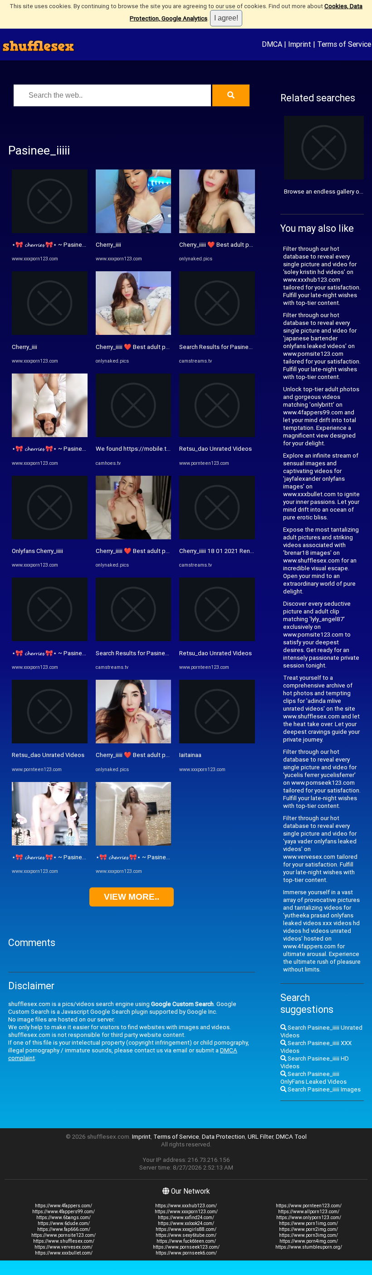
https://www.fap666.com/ (63, 1229)
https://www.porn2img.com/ (308, 1229)
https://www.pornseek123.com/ (186, 1247)
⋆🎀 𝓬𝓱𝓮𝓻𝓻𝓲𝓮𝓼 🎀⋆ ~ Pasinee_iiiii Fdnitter (65, 245)
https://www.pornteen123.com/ (309, 1206)
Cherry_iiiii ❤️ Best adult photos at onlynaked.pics (163, 347)
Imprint (299, 44)
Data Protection (223, 1137)
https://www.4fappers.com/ (63, 1206)
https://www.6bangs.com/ (63, 1217)
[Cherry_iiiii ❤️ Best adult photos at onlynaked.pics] (133, 333)
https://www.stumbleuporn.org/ (308, 1247)
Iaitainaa (190, 755)
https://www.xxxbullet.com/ (64, 1253)
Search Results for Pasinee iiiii (136, 653)
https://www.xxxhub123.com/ (186, 1206)
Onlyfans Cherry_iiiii (37, 551)
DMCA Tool (291, 1137)
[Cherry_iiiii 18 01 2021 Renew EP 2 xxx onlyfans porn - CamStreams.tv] (217, 537)
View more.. (131, 896)
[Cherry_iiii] (50, 333)
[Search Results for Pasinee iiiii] (133, 639)
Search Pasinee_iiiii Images (323, 1089)
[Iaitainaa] (217, 741)
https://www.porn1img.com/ (308, 1223)
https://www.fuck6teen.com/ (186, 1241)
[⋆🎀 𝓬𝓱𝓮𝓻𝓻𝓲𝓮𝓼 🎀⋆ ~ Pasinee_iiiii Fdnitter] (50, 231)
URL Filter (260, 1137)
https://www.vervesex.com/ (63, 1247)
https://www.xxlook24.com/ (186, 1223)
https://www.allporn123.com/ (308, 1212)
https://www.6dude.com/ (64, 1223)
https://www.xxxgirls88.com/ (186, 1229)
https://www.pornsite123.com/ (63, 1235)
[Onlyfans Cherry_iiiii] (50, 537)
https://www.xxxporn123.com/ (186, 1212)
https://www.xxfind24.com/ (186, 1217)
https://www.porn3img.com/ (308, 1235)
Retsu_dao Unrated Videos (48, 755)
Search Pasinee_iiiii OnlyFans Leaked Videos (313, 1078)
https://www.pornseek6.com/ (186, 1253)
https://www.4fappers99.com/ (63, 1212)
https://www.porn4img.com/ (308, 1241)
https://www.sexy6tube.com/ (186, 1235)
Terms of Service (344, 44)
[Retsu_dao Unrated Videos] (50, 741)
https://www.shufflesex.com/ (63, 1241)
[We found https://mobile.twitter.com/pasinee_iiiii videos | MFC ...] (133, 435)
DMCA (272, 44)
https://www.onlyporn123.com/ (308, 1217)
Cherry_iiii (24, 347)
